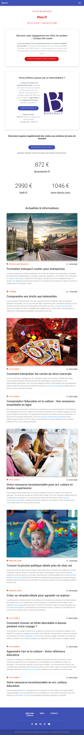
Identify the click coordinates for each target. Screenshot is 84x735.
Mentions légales (30, 714)
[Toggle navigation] (79, 3)
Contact (54, 713)
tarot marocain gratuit (54, 386)
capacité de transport (16, 278)
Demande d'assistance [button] (27, 108)
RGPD (42, 713)
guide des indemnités (64, 306)
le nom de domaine (42, 11)
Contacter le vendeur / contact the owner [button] (40, 58)
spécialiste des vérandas (15, 607)
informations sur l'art (22, 695)
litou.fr (42, 17)
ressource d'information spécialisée (53, 417)
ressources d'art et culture (30, 669)
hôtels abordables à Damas (30, 636)
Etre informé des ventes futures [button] (41, 147)
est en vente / (42, 23)
